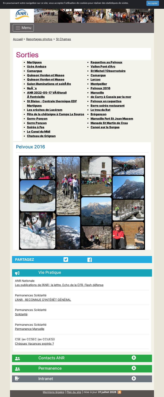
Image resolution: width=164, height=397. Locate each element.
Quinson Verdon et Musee (45, 75)
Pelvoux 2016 (100, 88)
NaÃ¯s (32, 88)
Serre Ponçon (37, 123)
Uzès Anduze (36, 66)
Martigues (34, 62)
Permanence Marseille (29, 329)
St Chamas (63, 39)
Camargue (34, 70)
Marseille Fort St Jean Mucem (112, 118)
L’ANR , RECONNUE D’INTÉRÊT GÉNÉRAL (43, 299)
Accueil (18, 39)
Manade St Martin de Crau (109, 123)
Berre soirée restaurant (108, 105)
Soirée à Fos (35, 127)
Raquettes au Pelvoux (106, 62)
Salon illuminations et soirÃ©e (49, 83)
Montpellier (99, 83)
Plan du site (74, 392)
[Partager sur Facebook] (89, 260)
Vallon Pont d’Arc (103, 66)
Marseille (97, 92)
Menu (26, 27)
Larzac (96, 79)
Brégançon (98, 114)
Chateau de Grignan (41, 136)
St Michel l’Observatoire (108, 70)
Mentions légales (53, 392)
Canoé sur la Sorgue (105, 127)
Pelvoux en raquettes (106, 101)
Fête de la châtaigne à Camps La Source (55, 114)
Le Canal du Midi (38, 131)
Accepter (152, 3)
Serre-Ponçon (37, 118)
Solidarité (21, 314)
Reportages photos (39, 39)
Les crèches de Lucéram (44, 109)
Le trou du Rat (100, 109)
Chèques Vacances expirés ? (34, 343)
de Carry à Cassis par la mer (111, 96)
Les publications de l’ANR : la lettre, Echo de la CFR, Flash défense (59, 285)
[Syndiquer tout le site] (119, 392)
